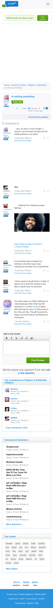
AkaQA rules (13, 598)
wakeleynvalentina (10, 309)
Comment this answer (22, 140)
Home (6, 85)
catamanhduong (13, 516)
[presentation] (6, 338)
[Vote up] (14, 108)
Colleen (14, 408)
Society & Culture (18, 85)
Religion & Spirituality (37, 85)
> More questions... (14, 524)
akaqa (21, 559)
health (33, 543)
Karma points (31, 598)
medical (8, 563)
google (34, 551)
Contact (41, 598)
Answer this (17, 102)
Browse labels (40, 594)
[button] (6, 338)
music (20, 551)
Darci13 (6, 285)
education (23, 555)
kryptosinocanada (14, 454)
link (23, 306)
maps (15, 555)
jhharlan (14, 398)
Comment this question (38, 117)
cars (27, 551)
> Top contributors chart (16, 427)
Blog (37, 603)
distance (29, 559)
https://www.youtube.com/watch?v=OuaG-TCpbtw (28, 245)
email (40, 555)
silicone (33, 547)
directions (42, 547)
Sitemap (30, 603)
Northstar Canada (14, 462)
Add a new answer (12, 333)
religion (14, 547)
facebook (41, 543)
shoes (8, 555)
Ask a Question (42, 18)
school (16, 563)
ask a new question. (34, 371)
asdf (7, 547)
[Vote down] (20, 108)
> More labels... (12, 568)
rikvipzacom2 (12, 446)
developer (9, 543)
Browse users (12, 594)
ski (7, 559)
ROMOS (6, 191)
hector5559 (7, 265)
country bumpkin (9, 209)
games (17, 543)
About (22, 598)
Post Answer (38, 360)
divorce (13, 559)
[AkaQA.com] (10, 4)
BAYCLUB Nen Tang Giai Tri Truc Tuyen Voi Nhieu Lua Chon (16, 472)
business (32, 555)
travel (8, 551)
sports (42, 559)
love (26, 547)
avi (36, 559)
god (21, 547)
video (41, 551)
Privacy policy (20, 603)
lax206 (6, 100)
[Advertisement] (26, 55)
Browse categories (26, 594)
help (14, 551)
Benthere (6, 132)
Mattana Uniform (14, 509)
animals (25, 543)
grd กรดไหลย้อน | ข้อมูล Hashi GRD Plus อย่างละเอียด (16, 485)
